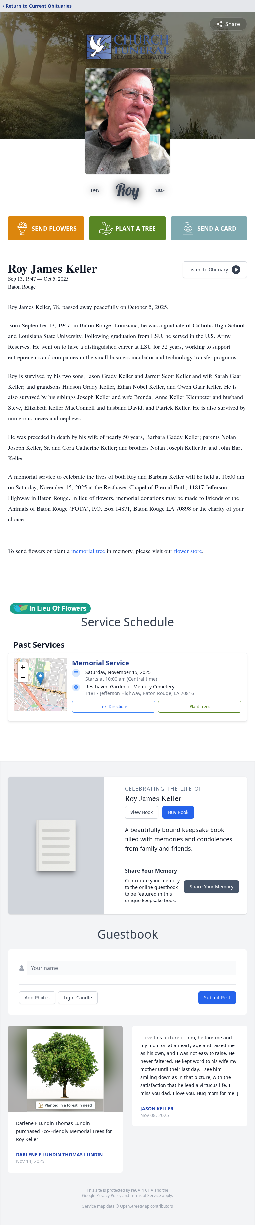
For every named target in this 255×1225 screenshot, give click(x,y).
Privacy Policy (108, 1195)
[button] (40, 678)
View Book (141, 812)
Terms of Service (145, 1195)
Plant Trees (200, 706)
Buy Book (178, 812)
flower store (188, 551)
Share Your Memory (211, 886)
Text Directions (114, 706)
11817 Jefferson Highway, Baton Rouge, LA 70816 (139, 693)
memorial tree (88, 551)
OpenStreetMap (134, 1206)
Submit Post (217, 997)
